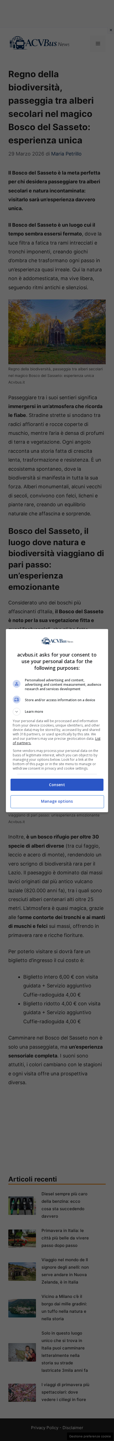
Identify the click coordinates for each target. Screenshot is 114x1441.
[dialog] (57, 720)
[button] (57, 712)
